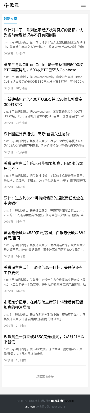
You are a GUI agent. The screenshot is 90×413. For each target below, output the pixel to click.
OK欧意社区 (58, 400)
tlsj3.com (30, 406)
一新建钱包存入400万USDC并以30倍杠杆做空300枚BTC (43, 102)
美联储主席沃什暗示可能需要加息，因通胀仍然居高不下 (43, 166)
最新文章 (10, 19)
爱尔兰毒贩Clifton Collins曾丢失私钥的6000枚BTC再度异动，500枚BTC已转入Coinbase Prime (43, 67)
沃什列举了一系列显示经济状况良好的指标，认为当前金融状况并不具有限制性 (43, 32)
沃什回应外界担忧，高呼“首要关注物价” (37, 134)
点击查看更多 (45, 376)
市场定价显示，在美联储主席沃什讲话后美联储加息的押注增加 (43, 305)
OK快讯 (8, 53)
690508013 (58, 406)
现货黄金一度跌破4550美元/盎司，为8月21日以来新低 (44, 339)
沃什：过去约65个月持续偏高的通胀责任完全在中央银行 (44, 201)
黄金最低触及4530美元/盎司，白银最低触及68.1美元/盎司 (44, 235)
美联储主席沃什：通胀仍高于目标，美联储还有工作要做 (43, 270)
